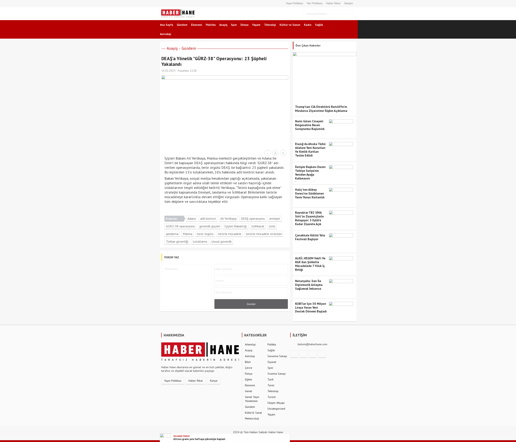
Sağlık (319, 25)
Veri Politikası (314, 3)
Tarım (270, 385)
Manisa (187, 234)
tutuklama (200, 241)
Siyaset (271, 362)
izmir (272, 226)
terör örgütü (205, 234)
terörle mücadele (229, 234)
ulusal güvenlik (221, 241)
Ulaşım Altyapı (276, 403)
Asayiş (223, 25)
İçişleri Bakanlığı (236, 226)
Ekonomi (196, 25)
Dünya (244, 25)
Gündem (182, 25)
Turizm (271, 397)
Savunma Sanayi (277, 356)
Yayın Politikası (294, 3)
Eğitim (248, 379)
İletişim (348, 3)
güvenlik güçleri (209, 226)
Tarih (270, 379)
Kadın (307, 25)
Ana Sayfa (166, 25)
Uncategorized (276, 408)
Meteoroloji (252, 418)
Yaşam (256, 25)
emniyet (274, 218)
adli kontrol (208, 218)
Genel (248, 391)
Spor (234, 25)
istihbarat (258, 226)
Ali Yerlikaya (228, 218)
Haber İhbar (333, 3)
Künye (213, 380)
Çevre (248, 368)
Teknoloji (270, 25)
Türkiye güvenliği (177, 241)
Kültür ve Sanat (290, 25)
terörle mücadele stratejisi (264, 234)
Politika (211, 25)
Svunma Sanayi (276, 373)
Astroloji (165, 34)
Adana (191, 218)
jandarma (172, 234)
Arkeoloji (250, 344)
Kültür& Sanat (253, 412)
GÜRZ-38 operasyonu (180, 226)
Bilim (248, 362)
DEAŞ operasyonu (253, 218)
